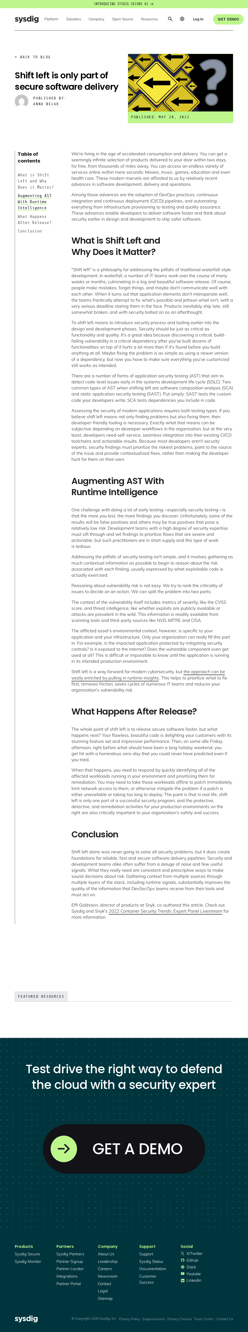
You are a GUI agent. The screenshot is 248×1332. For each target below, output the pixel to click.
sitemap (105, 1298)
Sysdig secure (27, 1253)
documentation (152, 1268)
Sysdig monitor (28, 1261)
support (146, 1253)
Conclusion (30, 231)
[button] (51, 19)
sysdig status (151, 1261)
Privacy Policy (129, 1319)
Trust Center (203, 1319)
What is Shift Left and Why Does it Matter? (36, 180)
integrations (67, 1276)
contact (104, 1283)
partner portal (68, 1283)
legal (103, 1290)
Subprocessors (153, 1319)
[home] (27, 19)
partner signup (69, 1261)
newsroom (107, 1276)
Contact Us (224, 1319)
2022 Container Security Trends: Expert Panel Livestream (165, 911)
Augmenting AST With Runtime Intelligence (35, 201)
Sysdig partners (70, 1253)
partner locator (70, 1268)
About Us (106, 1253)
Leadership (107, 1261)
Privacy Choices (179, 1319)
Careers (105, 1268)
